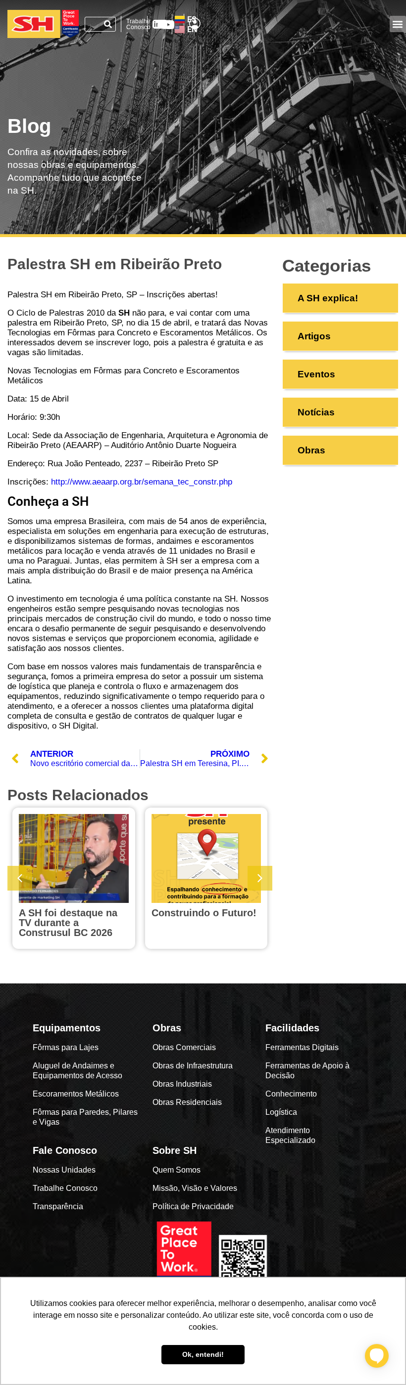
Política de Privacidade (193, 1206)
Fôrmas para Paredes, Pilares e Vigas (85, 1117)
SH (80, 501)
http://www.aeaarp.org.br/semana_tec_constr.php (141, 482)
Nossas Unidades (64, 1170)
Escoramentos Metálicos (76, 1094)
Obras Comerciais (184, 1047)
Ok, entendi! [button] (203, 1354)
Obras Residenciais (187, 1102)
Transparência (59, 1206)
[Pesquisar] (108, 24)
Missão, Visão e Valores (194, 1188)
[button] (398, 24)
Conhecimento (291, 1094)
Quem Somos (176, 1170)
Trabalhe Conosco (138, 24)
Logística (281, 1112)
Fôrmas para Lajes (66, 1047)
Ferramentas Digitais (302, 1047)
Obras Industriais (182, 1084)
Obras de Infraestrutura (192, 1065)
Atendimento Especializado (290, 1135)
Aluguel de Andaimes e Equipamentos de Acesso (77, 1070)
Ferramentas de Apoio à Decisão (307, 1070)
